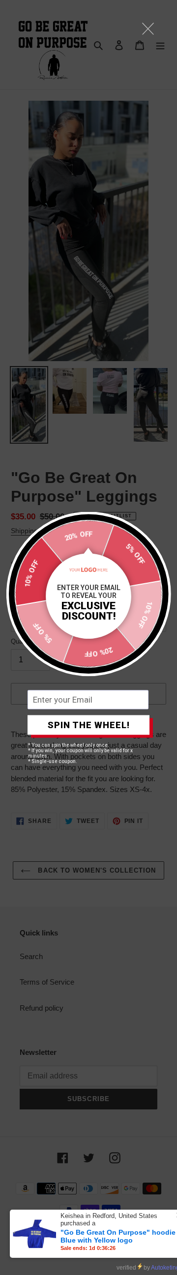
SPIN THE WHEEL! (89, 725)
